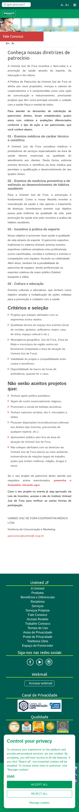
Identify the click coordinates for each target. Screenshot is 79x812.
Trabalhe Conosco (37, 623)
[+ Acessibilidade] (75, 780)
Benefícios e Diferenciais (38, 597)
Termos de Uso (37, 628)
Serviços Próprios (38, 610)
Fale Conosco (37, 614)
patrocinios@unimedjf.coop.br (26, 535)
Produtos (37, 592)
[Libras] (75, 768)
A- (62, 5)
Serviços (38, 606)
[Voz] (75, 774)
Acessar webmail (40, 683)
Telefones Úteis (37, 641)
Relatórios (38, 601)
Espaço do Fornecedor (37, 645)
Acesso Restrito (37, 619)
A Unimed (37, 588)
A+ (67, 5)
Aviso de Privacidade (37, 632)
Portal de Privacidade (37, 636)
